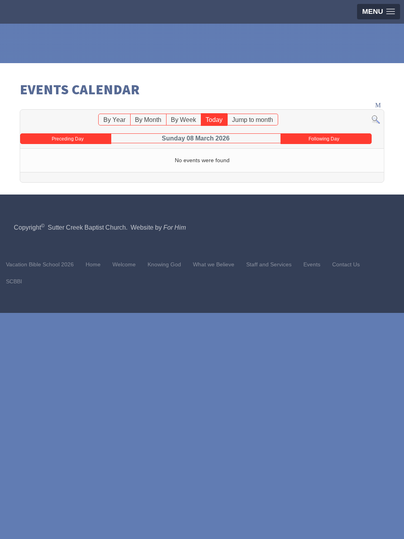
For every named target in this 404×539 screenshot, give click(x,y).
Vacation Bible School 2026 (40, 264)
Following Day (324, 139)
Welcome (124, 264)
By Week (183, 119)
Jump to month (252, 119)
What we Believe (213, 264)
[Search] (376, 119)
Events (311, 264)
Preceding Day (68, 139)
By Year (114, 119)
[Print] (370, 105)
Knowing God (164, 264)
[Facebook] (396, 50)
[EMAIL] (378, 105)
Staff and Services (269, 264)
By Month (148, 119)
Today (214, 119)
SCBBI (14, 281)
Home (93, 264)
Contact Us (346, 264)
